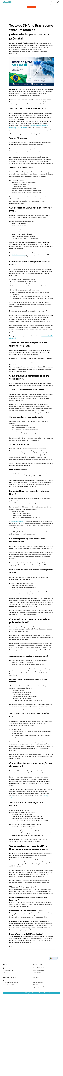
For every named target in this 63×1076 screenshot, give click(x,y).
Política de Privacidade (38, 987)
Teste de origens (37, 972)
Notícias (5, 974)
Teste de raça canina (8, 984)
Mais (46, 13)
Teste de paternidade (38, 967)
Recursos (5, 972)
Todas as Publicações (13, 13)
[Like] (50, 2)
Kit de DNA (35, 981)
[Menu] (58, 3)
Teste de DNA (25, 13)
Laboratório (36, 974)
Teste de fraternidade (38, 969)
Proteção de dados (38, 982)
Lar (4, 967)
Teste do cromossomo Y (39, 970)
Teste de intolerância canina (10, 981)
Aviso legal (35, 984)
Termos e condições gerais (40, 986)
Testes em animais (8, 970)
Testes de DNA (7, 969)
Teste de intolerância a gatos (10, 982)
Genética (34, 13)
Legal (40, 13)
